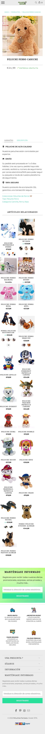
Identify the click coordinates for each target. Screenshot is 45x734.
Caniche (15, 202)
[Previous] (4, 36)
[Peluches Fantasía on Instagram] (24, 711)
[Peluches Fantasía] (22, 4)
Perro (21, 202)
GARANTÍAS (8, 140)
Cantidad (22, 86)
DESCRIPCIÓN (22, 140)
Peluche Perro (13, 199)
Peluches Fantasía (20, 718)
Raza (27, 202)
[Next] (40, 36)
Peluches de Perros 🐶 (22, 196)
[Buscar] (36, 3)
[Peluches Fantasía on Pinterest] (20, 711)
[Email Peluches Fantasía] (28, 711)
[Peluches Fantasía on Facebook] (16, 711)
